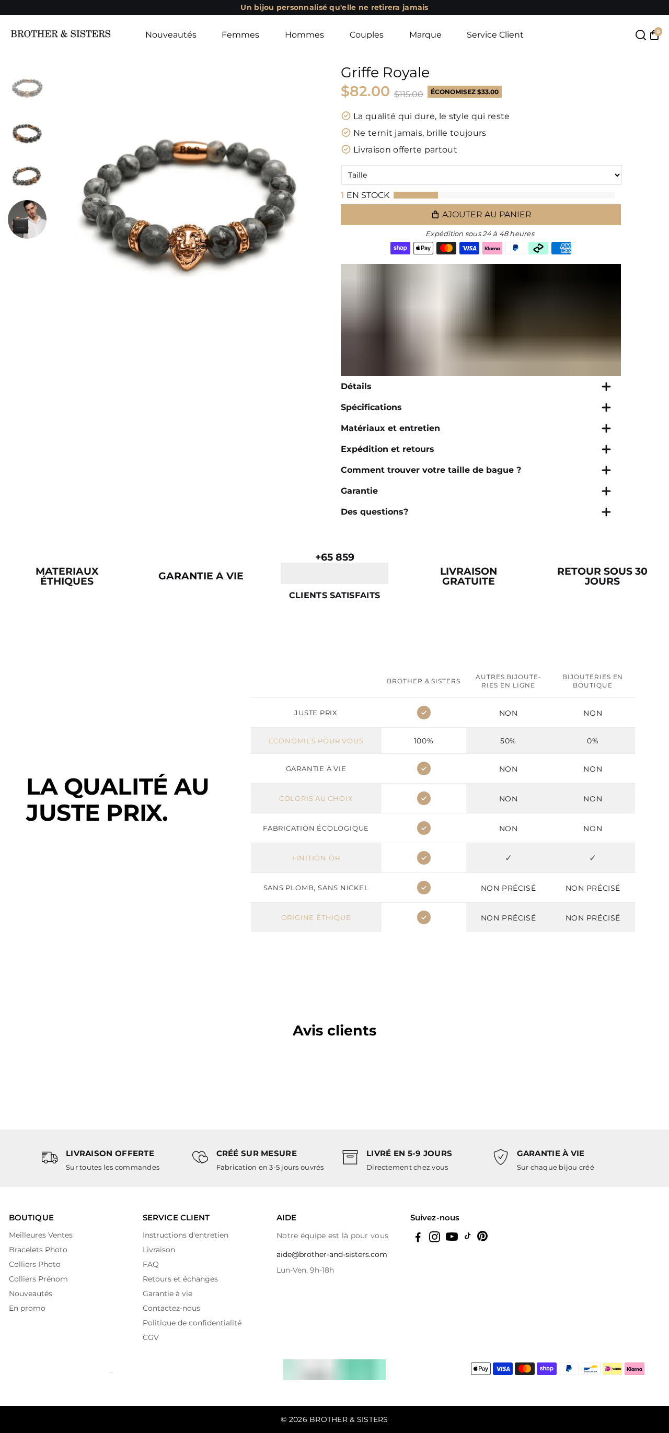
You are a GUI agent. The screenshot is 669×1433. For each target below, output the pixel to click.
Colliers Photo (35, 1264)
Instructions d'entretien (185, 1235)
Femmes (240, 35)
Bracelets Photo (38, 1249)
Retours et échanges (180, 1279)
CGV (151, 1337)
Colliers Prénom (38, 1279)
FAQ (151, 1264)
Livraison (159, 1249)
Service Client (495, 35)
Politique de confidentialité (192, 1323)
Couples (367, 35)
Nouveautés (171, 35)
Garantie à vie (167, 1293)
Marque (425, 35)
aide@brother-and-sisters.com (331, 1254)
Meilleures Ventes (41, 1235)
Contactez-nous (171, 1308)
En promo (27, 1308)
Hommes (304, 35)
